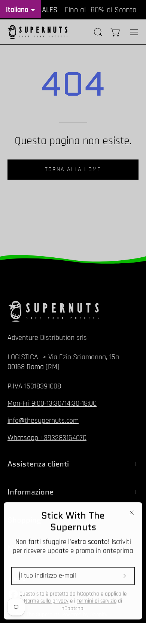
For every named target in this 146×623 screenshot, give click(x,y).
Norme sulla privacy (46, 600)
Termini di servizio (96, 600)
